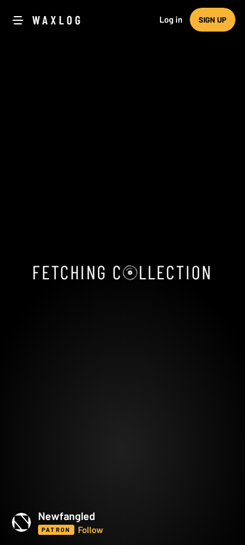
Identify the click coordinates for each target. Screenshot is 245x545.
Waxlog (57, 20)
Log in (171, 19)
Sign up (213, 19)
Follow (90, 529)
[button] (122, 522)
